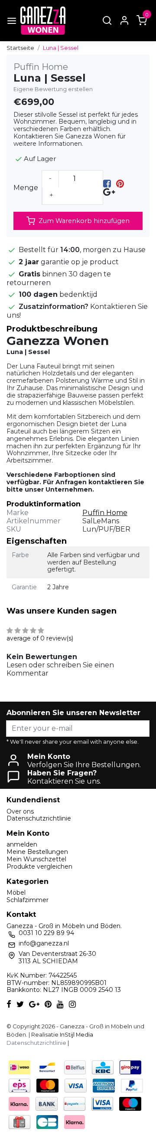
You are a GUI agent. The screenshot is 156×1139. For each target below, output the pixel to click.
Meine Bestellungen (37, 852)
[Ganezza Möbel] (42, 21)
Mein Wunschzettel (36, 859)
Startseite (20, 48)
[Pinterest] (120, 183)
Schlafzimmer (27, 900)
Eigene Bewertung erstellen (53, 89)
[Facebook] (107, 183)
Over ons (20, 811)
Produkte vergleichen (39, 866)
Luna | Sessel (60, 48)
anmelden (21, 844)
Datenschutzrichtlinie (38, 818)
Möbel (16, 892)
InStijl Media (75, 1034)
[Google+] (109, 191)
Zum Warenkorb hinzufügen (84, 221)
